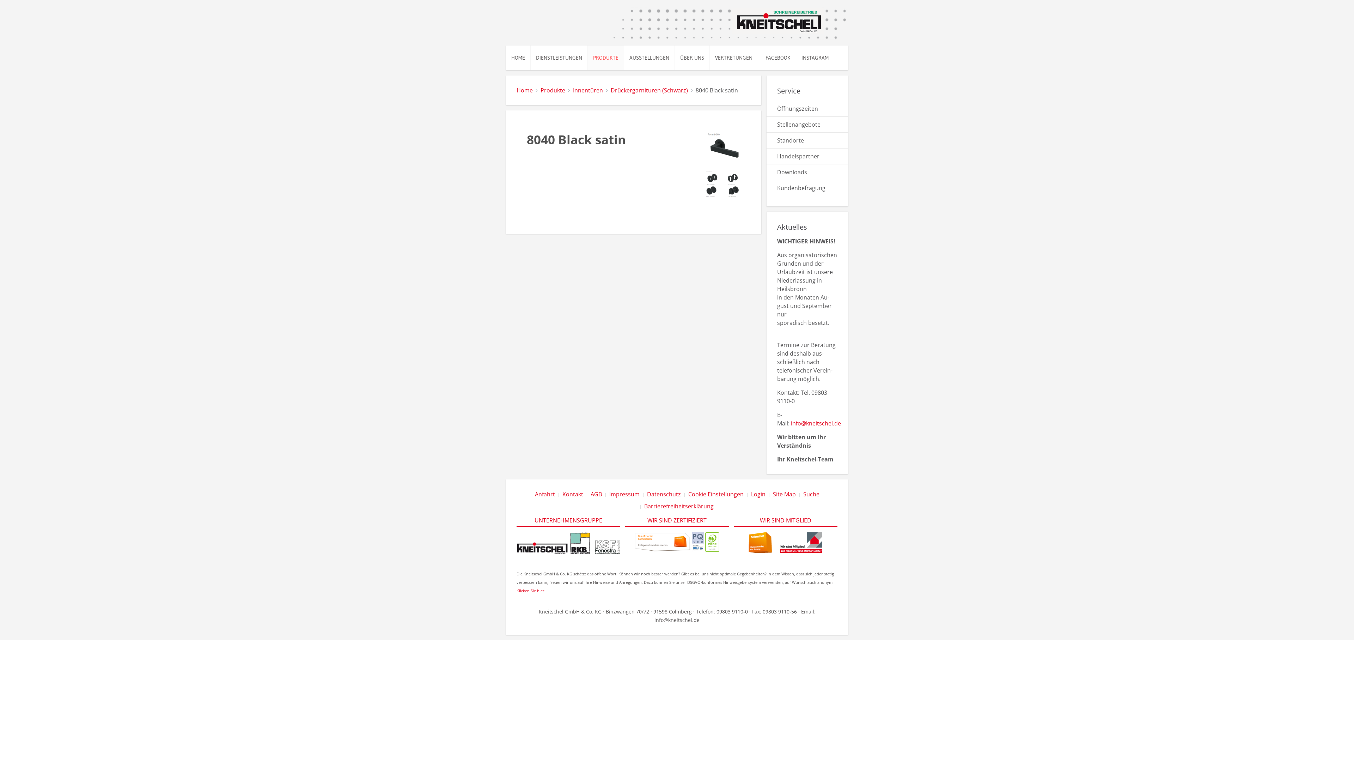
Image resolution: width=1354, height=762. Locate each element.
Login (758, 494)
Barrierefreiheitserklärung (679, 506)
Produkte (605, 57)
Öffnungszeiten (797, 109)
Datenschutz (664, 494)
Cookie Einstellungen (716, 494)
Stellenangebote (799, 124)
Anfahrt (545, 494)
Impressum (624, 494)
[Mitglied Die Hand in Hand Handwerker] (785, 542)
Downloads (792, 172)
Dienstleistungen (559, 57)
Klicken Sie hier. (531, 590)
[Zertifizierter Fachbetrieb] (662, 541)
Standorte (790, 140)
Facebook (777, 57)
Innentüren (588, 90)
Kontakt (572, 494)
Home (518, 57)
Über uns (692, 57)
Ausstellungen (649, 57)
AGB (596, 494)
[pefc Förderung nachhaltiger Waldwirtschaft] (712, 541)
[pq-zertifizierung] (698, 541)
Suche (811, 494)
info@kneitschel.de (816, 423)
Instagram (815, 57)
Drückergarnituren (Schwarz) (649, 90)
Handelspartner (798, 156)
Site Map (784, 494)
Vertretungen (733, 57)
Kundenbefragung (801, 188)
